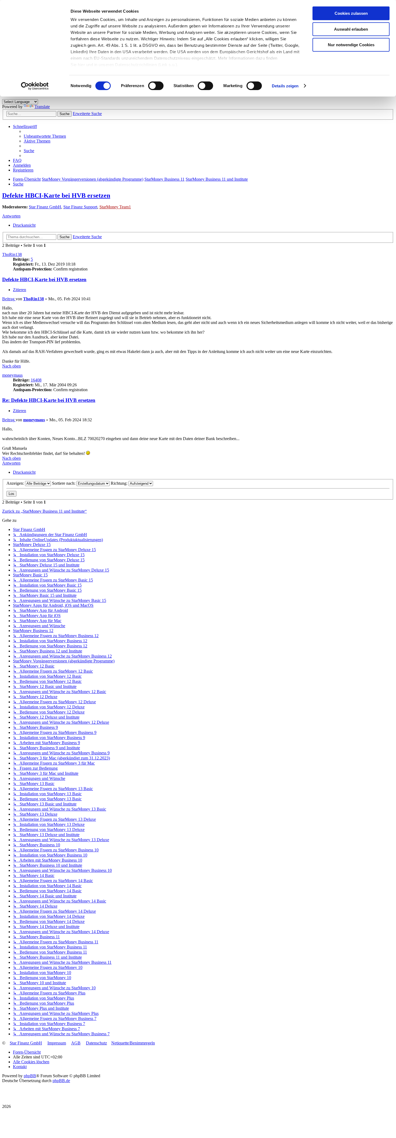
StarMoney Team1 (115, 207)
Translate (42, 106)
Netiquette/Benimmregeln (133, 1043)
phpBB (30, 1075)
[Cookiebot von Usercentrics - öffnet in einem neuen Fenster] (34, 86)
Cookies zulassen (351, 13)
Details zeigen (285, 86)
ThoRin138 (12, 254)
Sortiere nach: (64, 483)
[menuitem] (45, 136)
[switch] (156, 85)
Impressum (56, 1043)
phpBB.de (61, 1080)
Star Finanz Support (80, 207)
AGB (76, 1043)
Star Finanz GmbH (45, 207)
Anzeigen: (15, 483)
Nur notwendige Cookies (351, 44)
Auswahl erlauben (351, 29)
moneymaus (12, 375)
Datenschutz (96, 1043)
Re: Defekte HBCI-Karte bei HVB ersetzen (48, 400)
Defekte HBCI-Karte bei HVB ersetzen (56, 195)
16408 (36, 380)
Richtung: (119, 483)
